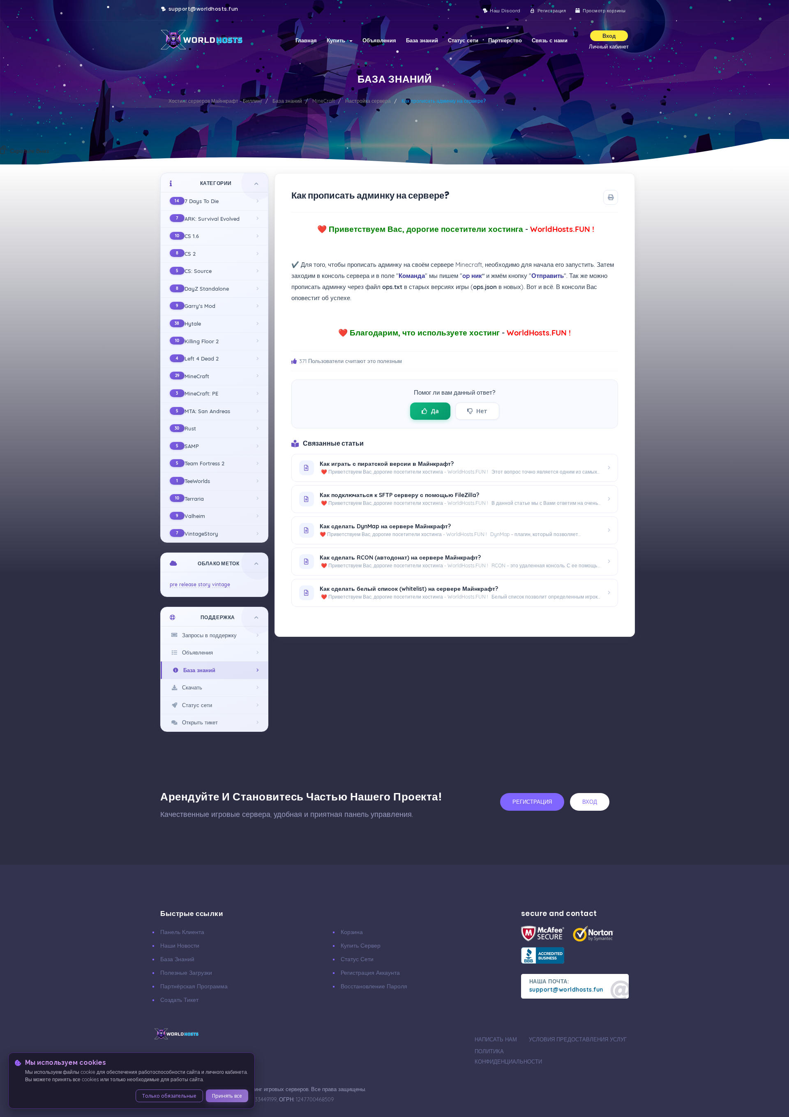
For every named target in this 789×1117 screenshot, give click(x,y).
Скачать (190, 687)
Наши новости (179, 945)
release (187, 584)
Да (435, 411)
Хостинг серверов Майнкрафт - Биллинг (215, 101)
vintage (221, 584)
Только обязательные (169, 1095)
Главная (306, 40)
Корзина (352, 932)
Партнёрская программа (194, 986)
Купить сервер (361, 945)
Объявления (379, 40)
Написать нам (496, 1039)
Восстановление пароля (374, 986)
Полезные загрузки (186, 972)
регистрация (532, 801)
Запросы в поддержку (208, 635)
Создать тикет (179, 1000)
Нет (481, 411)
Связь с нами (550, 40)
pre (174, 584)
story (204, 584)
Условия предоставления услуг (578, 1039)
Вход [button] (609, 35)
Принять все (227, 1095)
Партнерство (505, 40)
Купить (337, 40)
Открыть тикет (198, 722)
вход (589, 801)
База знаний (422, 40)
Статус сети (463, 40)
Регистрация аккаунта (370, 972)
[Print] (610, 197)
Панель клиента (182, 932)
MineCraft (323, 101)
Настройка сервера (368, 101)
